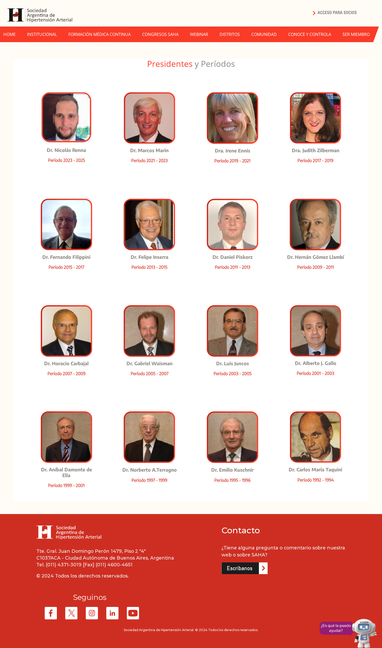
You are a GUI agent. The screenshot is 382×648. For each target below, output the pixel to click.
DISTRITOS (230, 34)
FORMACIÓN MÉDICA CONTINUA (99, 34)
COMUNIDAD (264, 34)
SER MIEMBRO (356, 34)
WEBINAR (199, 34)
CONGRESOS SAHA (160, 34)
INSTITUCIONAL (42, 34)
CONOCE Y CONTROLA (309, 34)
